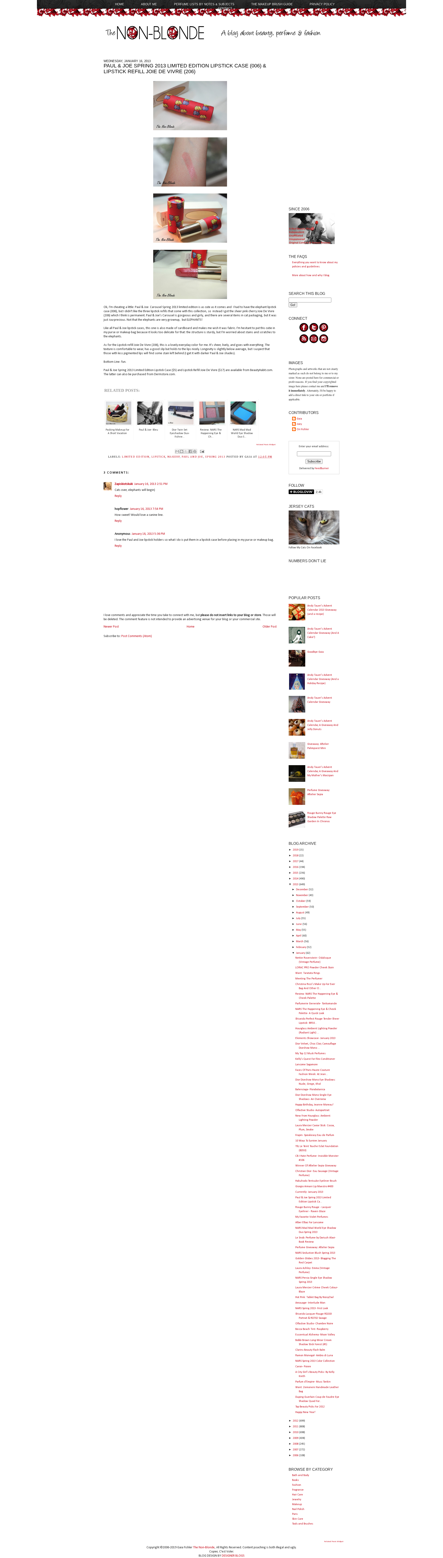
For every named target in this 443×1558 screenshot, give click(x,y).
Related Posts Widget (265, 445)
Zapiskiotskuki (124, 484)
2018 (296, 855)
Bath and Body (300, 1475)
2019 (296, 849)
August (300, 912)
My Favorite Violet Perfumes (311, 1217)
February (301, 947)
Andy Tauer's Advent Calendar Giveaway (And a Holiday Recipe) (323, 679)
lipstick (158, 457)
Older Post (270, 626)
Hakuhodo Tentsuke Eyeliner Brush (316, 1181)
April (299, 935)
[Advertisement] (314, 128)
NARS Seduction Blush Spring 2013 (315, 1253)
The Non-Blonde (204, 1547)
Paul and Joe (192, 457)
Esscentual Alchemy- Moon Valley (315, 1334)
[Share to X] (186, 451)
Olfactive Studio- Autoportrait (312, 1110)
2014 (296, 878)
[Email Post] (201, 451)
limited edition (135, 457)
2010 (296, 1432)
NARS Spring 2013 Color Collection (315, 1361)
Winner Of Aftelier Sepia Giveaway (315, 1165)
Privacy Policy (322, 4)
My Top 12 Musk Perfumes (310, 1053)
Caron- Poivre (303, 1366)
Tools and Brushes (302, 1523)
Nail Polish (298, 1509)
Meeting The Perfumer (308, 978)
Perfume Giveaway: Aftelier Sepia (314, 1247)
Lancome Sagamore (306, 1064)
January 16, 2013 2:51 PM (151, 484)
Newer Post (111, 626)
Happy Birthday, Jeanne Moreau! (314, 1104)
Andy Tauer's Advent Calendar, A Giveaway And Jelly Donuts (322, 725)
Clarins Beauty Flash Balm (310, 1350)
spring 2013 (215, 457)
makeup (173, 457)
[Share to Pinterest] (194, 451)
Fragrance (298, 1490)
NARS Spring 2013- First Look (311, 1308)
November (302, 895)
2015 (296, 873)
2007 (296, 1449)
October (301, 901)
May (299, 930)
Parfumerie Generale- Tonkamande (316, 1003)
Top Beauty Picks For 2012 (310, 1406)
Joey (299, 424)
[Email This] (177, 451)
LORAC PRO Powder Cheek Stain (314, 967)
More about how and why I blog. (311, 275)
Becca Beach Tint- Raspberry (311, 1329)
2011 (296, 1426)
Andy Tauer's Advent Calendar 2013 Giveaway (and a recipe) (321, 610)
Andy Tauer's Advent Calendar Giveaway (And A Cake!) (323, 633)
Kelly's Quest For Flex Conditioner (315, 1059)
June (299, 924)
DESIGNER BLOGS (233, 1556)
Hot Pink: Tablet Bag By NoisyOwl (314, 1297)
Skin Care (297, 1519)
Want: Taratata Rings (307, 973)
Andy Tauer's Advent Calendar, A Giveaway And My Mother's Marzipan (322, 771)
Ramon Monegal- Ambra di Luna (314, 1355)
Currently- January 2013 (309, 1192)
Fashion (296, 1485)
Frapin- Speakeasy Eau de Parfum (314, 1135)
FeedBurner (322, 468)
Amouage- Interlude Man (310, 1302)
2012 (296, 1420)
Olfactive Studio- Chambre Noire (314, 1323)
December (302, 889)
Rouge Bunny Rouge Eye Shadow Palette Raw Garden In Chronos (321, 817)
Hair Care (297, 1494)
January (301, 953)
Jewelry (296, 1499)
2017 (296, 861)
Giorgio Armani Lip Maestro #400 (314, 1186)
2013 (296, 884)
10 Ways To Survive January (311, 1140)
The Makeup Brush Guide (272, 4)
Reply (118, 496)
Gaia (299, 418)
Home (119, 4)
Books (295, 1480)
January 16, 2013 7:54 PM (146, 509)
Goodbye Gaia (315, 652)
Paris (295, 1514)
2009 (296, 1438)
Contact (225, 8)
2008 (296, 1444)
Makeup (297, 1504)
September (302, 907)
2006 (296, 1455)
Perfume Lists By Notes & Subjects (204, 4)
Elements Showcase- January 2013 (315, 1038)
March (300, 941)
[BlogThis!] (181, 451)
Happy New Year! (305, 1412)
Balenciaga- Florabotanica (310, 1089)
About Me (149, 4)
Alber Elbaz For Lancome (309, 1222)
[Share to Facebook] (190, 451)
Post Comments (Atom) (136, 636)
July (298, 918)
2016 (296, 867)
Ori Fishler (303, 429)
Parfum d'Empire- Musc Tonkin (313, 1381)
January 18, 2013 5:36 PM (148, 534)
